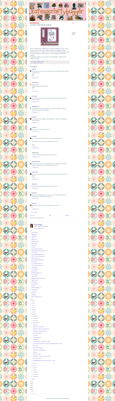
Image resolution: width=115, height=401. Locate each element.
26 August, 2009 (35, 179)
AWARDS (33, 236)
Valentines (33, 291)
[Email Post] (47, 61)
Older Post (67, 215)
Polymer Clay (34, 280)
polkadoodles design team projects (37, 278)
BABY (32, 238)
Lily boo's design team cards (36, 265)
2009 (33, 314)
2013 (33, 305)
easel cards (33, 252)
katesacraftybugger (38, 224)
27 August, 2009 (35, 198)
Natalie (33, 184)
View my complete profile (39, 228)
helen (33, 69)
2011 (33, 309)
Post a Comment (34, 212)
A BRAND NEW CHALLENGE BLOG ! (41, 329)
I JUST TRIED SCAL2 (37, 333)
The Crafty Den (35, 161)
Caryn (33, 136)
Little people (33, 267)
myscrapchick (34, 274)
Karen (33, 203)
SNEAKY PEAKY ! (37, 354)
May (34, 367)
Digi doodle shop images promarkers (38, 250)
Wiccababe (34, 82)
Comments (33, 393)
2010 (33, 312)
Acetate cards (34, 232)
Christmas (33, 245)
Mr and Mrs (35, 335)
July (34, 363)
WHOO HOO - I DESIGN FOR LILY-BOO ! (42, 356)
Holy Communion (34, 258)
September (35, 322)
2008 (33, 379)
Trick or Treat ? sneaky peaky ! (39, 326)
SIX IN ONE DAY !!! (37, 358)
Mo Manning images (35, 272)
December (35, 316)
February (35, 374)
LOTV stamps (34, 269)
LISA (33, 127)
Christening (33, 243)
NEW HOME (35, 339)
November (35, 318)
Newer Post (32, 215)
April (34, 369)
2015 (33, 301)
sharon (33, 193)
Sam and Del (33, 283)
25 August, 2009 (35, 77)
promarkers (41, 62)
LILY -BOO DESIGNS (36, 263)
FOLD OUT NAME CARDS (37, 256)
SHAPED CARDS (35, 287)
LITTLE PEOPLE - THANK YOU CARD (41, 341)
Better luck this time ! (37, 337)
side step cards (34, 289)
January (35, 376)
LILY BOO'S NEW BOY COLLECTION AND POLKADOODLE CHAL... (47, 343)
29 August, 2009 (35, 209)
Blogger (67, 398)
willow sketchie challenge (44, 50)
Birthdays (33, 239)
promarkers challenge (61, 50)
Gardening (35, 352)
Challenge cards (36, 62)
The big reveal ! (36, 345)
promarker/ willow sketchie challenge (40, 331)
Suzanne (33, 96)
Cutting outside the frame (36, 249)
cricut (32, 247)
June (34, 365)
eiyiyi (33, 117)
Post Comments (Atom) (39, 217)
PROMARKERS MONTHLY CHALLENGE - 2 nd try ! (44, 360)
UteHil (59, 398)
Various (32, 293)
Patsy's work (33, 276)
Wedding (33, 295)
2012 (33, 307)
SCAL (32, 285)
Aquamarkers (34, 234)
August (34, 325)
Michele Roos (34, 106)
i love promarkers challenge (36, 260)
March (34, 372)
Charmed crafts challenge (37, 348)
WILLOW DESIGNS (35, 296)
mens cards (33, 271)
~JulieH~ (34, 172)
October (34, 320)
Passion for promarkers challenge (39, 350)
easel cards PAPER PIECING (37, 254)
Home (50, 215)
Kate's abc (33, 261)
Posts (32, 391)
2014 (33, 303)
